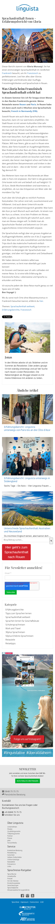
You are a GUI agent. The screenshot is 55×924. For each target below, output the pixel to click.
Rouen (22, 104)
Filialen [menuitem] (9, 829)
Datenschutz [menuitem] (34, 902)
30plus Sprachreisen (15, 632)
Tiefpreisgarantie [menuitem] (13, 834)
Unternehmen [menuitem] (12, 827)
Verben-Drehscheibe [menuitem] (14, 857)
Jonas (8, 357)
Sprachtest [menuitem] (15, 902)
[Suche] (51, 541)
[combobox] (26, 540)
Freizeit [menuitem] (9, 879)
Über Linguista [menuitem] (15, 823)
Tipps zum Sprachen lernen (18, 613)
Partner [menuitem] (10, 836)
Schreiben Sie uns (12, 815)
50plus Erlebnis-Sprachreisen (19, 635)
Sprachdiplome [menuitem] (12, 888)
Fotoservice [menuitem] (11, 864)
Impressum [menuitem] (24, 902)
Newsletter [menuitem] (11, 862)
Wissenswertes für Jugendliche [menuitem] (18, 890)
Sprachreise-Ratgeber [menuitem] (19, 870)
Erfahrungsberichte (10, 309)
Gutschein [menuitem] (11, 855)
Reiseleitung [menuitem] (11, 853)
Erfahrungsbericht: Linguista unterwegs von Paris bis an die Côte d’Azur (27, 428)
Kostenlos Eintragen (27, 781)
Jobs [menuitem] (8, 840)
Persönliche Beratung (14, 794)
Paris (33, 104)
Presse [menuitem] (9, 838)
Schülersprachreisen (15, 624)
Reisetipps (10, 643)
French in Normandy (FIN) (24, 111)
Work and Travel (13, 628)
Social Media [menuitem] (12, 843)
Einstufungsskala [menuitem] (13, 883)
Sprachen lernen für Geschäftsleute (22, 620)
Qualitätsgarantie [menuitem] (13, 831)
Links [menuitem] (9, 866)
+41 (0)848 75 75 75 (12, 812)
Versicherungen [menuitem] (12, 885)
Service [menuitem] (11, 846)
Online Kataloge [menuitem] (13, 860)
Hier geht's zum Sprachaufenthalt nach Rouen (16, 552)
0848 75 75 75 (11, 791)
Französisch (32, 73)
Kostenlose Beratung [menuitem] (14, 850)
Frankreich (7, 73)
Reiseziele (10, 639)
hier (41, 301)
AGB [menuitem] (41, 902)
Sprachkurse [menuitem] (11, 874)
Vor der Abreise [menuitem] (12, 881)
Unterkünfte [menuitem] (11, 876)
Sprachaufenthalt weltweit (22, 306)
